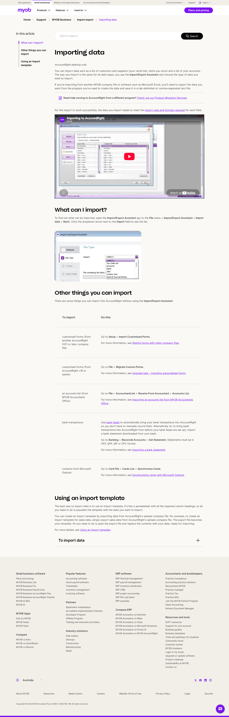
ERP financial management (129, 578)
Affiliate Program (74, 618)
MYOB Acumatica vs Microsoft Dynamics (136, 625)
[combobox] (129, 35)
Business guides (173, 629)
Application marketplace (78, 607)
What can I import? (32, 42)
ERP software (123, 573)
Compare (21, 634)
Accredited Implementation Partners (84, 611)
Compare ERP (124, 609)
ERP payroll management (128, 582)
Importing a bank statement (148, 449)
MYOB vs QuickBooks (27, 643)
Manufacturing (73, 647)
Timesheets (72, 586)
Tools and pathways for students (182, 637)
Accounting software (76, 578)
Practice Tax (171, 593)
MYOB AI (20, 604)
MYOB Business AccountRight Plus (33, 593)
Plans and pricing (25, 578)
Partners (71, 602)
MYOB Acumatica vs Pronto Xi (131, 629)
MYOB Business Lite (26, 582)
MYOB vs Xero (23, 639)
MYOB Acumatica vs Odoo (129, 622)
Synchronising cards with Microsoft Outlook (158, 475)
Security (209, 693)
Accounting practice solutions (180, 582)
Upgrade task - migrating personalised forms (159, 373)
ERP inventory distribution (129, 586)
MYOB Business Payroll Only (30, 589)
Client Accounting (174, 604)
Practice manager (174, 589)
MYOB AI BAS (23, 601)
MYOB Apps (23, 613)
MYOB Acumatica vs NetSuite (131, 614)
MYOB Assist (22, 622)
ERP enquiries (122, 601)
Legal (187, 693)
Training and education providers (83, 622)
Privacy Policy (163, 693)
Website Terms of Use (130, 693)
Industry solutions (77, 630)
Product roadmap (174, 659)
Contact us (171, 667)
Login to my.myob (174, 652)
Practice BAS (172, 597)
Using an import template (95, 529)
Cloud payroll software (77, 582)
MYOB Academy (173, 648)
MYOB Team (22, 625)
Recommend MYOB (175, 586)
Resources (49, 693)
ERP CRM (120, 589)
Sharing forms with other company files (155, 342)
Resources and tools (177, 617)
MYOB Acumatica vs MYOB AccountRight (137, 633)
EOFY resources (173, 622)
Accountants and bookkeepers (183, 573)
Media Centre (75, 693)
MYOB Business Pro (26, 586)
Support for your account (178, 625)
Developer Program (76, 614)
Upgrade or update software (180, 655)
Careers (101, 693)
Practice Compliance (175, 578)
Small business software (30, 573)
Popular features (76, 573)
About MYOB (22, 693)
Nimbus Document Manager (179, 608)
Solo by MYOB (23, 618)
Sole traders (72, 635)
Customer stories (174, 644)
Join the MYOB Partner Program (181, 601)
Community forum (174, 640)
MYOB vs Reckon (25, 647)
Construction (72, 643)
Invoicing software (75, 593)
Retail (69, 650)
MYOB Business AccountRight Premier (35, 597)
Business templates (175, 633)
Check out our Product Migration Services (162, 97)
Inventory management (78, 589)
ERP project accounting (127, 593)
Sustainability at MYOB (177, 663)
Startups (70, 639)
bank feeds (112, 422)
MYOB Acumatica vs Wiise (129, 618)
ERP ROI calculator (125, 597)
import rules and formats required (165, 110)
